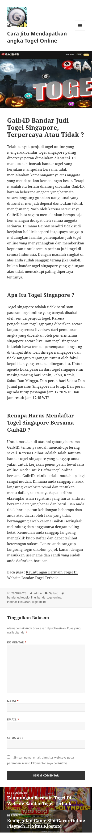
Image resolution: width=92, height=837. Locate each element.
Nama (13, 701)
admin (37, 593)
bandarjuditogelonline (21, 597)
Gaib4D (77, 186)
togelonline (39, 602)
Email (13, 719)
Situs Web (15, 738)
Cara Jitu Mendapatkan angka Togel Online (37, 37)
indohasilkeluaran (18, 602)
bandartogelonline (49, 597)
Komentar (17, 642)
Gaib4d (53, 593)
